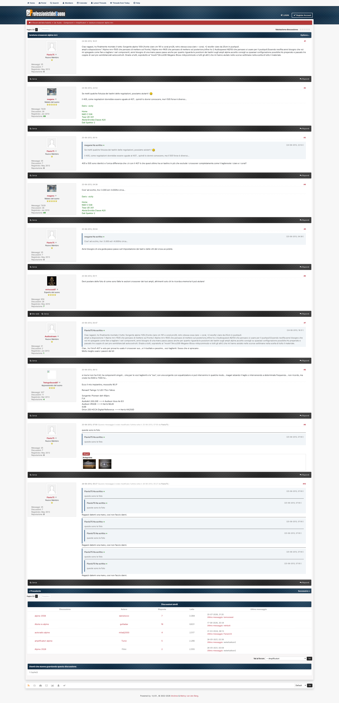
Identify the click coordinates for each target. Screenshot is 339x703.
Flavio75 (50, 54)
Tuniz (124, 641)
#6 (305, 276)
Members (69, 3)
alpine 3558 (40, 616)
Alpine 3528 (40, 649)
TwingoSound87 (50, 382)
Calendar (83, 3)
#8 (305, 370)
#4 (305, 184)
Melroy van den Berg (189, 696)
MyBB (154, 696)
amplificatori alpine (43, 641)
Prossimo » (46, 30)
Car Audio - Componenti (64, 23)
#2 (305, 88)
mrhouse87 (50, 289)
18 (162, 624)
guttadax (124, 624)
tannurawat (228, 617)
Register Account (303, 15)
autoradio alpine (42, 632)
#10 (304, 484)
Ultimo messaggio (215, 617)
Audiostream (51, 336)
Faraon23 (228, 634)
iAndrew (174, 696)
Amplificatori (81, 23)
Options (304, 35)
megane (50, 99)
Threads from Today (121, 3)
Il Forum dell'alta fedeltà (41, 23)
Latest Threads (99, 3)
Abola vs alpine (42, 624)
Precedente (35, 591)
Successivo (303, 591)
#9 (305, 425)
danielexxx (124, 616)
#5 (305, 229)
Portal (43, 3)
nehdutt (227, 625)
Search (55, 3)
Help (138, 3)
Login (286, 15)
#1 (305, 41)
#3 (305, 137)
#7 (305, 323)
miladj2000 (124, 632)
